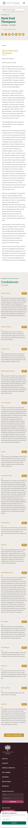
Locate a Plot (8, 811)
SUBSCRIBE (13, 801)
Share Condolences (8, 29)
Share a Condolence (14, 735)
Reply (24, 293)
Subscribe (14, 823)
